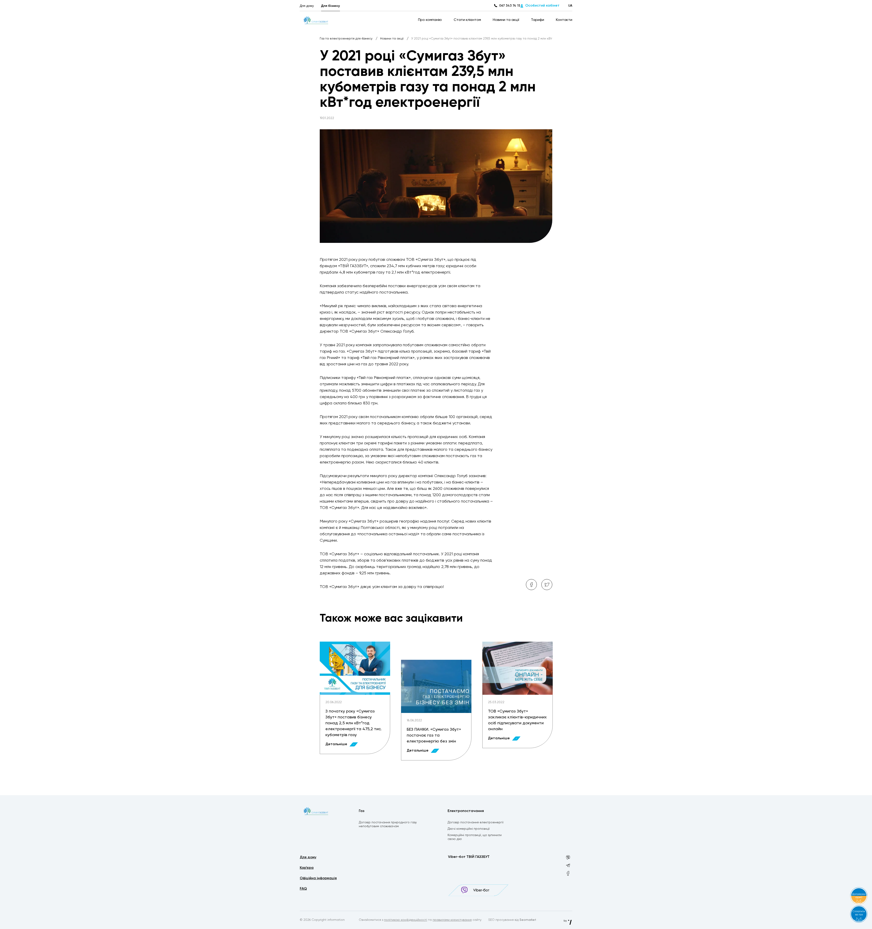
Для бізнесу (330, 5)
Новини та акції (506, 20)
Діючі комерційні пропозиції (469, 828)
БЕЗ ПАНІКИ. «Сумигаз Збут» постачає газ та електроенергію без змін (434, 735)
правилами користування (452, 920)
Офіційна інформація (318, 878)
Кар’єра (307, 868)
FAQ (303, 889)
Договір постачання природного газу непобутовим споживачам (388, 824)
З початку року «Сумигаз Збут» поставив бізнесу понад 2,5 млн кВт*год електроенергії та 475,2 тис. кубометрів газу (353, 723)
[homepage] (316, 20)
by (565, 920)
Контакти (564, 20)
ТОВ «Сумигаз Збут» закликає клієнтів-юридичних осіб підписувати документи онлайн (517, 720)
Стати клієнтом (468, 20)
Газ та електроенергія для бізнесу (346, 38)
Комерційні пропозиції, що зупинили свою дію (475, 837)
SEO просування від (512, 920)
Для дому (307, 5)
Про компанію (430, 20)
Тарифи (538, 20)
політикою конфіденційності (405, 920)
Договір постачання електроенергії (475, 822)
